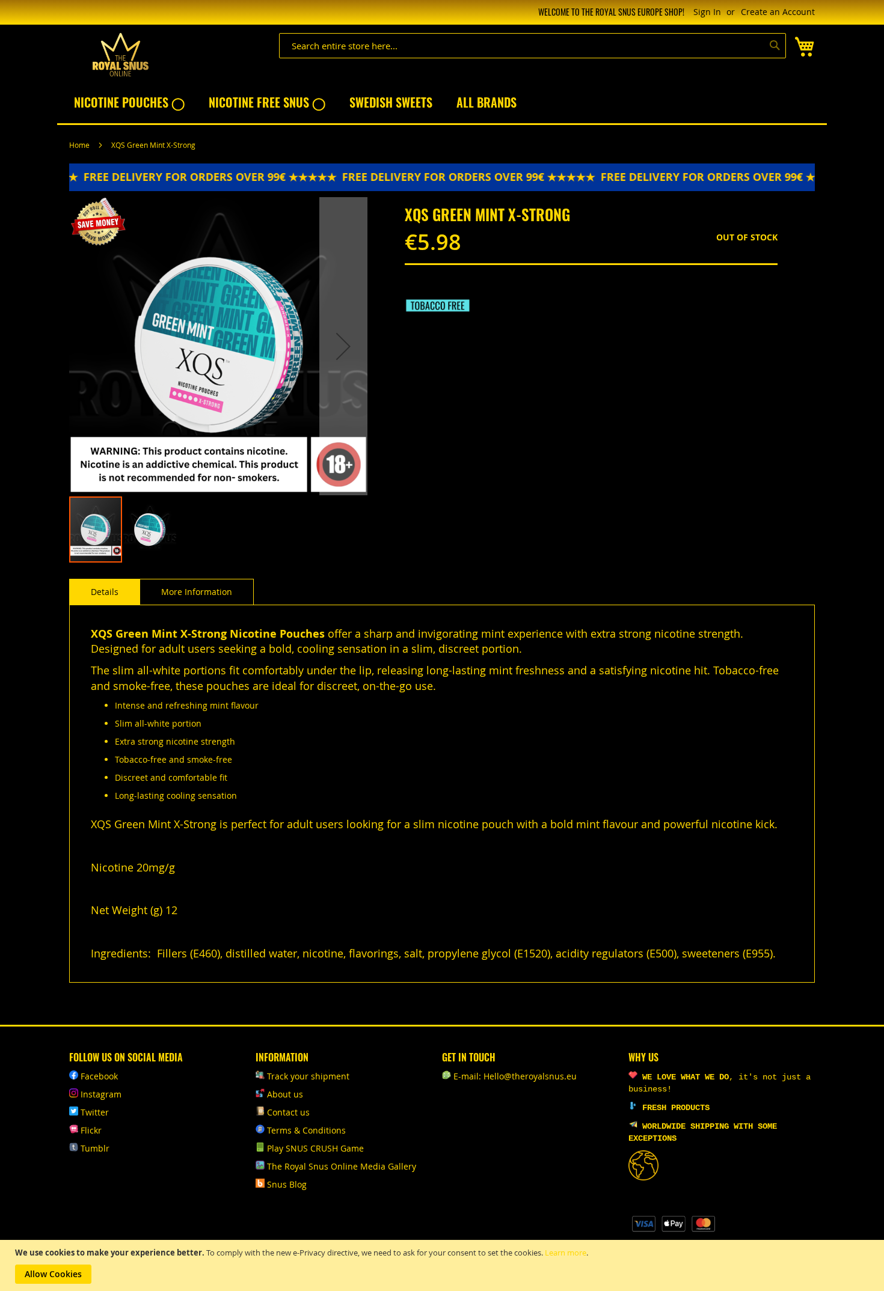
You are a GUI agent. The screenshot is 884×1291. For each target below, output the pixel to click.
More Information (196, 591)
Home (79, 145)
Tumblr (95, 1148)
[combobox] (532, 45)
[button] (343, 346)
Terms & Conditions (306, 1130)
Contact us (288, 1112)
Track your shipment (308, 1076)
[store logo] (120, 55)
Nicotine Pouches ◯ (129, 102)
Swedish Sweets (390, 102)
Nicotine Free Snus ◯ (267, 102)
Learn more (565, 1252)
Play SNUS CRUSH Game (315, 1148)
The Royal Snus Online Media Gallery (341, 1166)
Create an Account (778, 11)
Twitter (95, 1112)
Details (104, 591)
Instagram (101, 1094)
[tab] (104, 592)
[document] (443, 1265)
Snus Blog (287, 1184)
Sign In (707, 11)
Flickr (91, 1130)
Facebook (99, 1076)
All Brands (486, 102)
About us (285, 1094)
